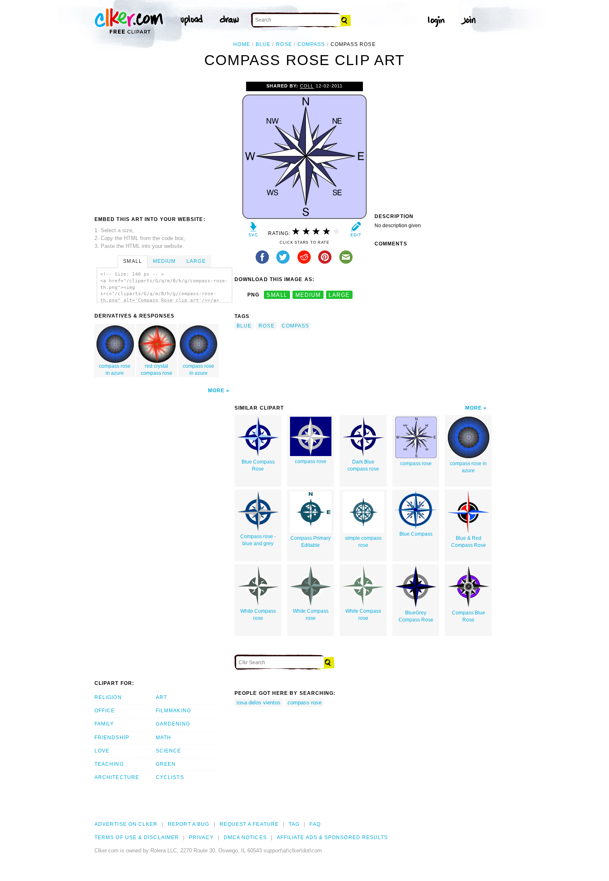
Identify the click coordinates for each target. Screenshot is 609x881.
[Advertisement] (164, 144)
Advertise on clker (125, 824)
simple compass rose (363, 541)
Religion (108, 697)
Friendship (111, 737)
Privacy (201, 837)
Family (104, 724)
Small (132, 261)
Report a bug (189, 824)
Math (163, 737)
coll (307, 85)
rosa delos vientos (258, 702)
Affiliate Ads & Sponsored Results (332, 837)
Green (166, 764)
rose (284, 44)
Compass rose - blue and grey (258, 540)
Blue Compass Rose (258, 465)
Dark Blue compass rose (363, 465)
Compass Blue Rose (468, 616)
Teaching (109, 764)
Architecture (116, 777)
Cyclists (170, 777)
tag (294, 824)
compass (311, 44)
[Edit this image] (355, 231)
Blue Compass (416, 534)
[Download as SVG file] (253, 231)
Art (161, 697)
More (216, 390)
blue (263, 44)
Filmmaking (173, 711)
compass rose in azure (114, 369)
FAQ (314, 824)
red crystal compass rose (156, 369)
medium (308, 295)
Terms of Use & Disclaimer (136, 837)
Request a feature (249, 824)
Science (168, 751)
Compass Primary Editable (310, 541)
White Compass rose (258, 614)
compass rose (310, 461)
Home (241, 44)
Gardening (173, 724)
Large (195, 261)
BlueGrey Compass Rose (416, 616)
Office (104, 711)
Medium (164, 261)
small (276, 295)
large (339, 295)
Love (101, 751)
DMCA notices (245, 837)
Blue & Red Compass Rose (468, 541)
